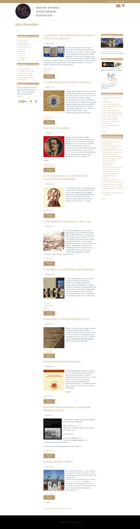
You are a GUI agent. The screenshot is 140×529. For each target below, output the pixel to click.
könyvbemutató (48, 69)
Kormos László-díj (24, 47)
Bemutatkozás (23, 41)
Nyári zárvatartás (108, 123)
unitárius (46, 119)
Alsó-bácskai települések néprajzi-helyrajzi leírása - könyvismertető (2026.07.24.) (111, 119)
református (46, 73)
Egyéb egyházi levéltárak (26, 77)
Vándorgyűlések (24, 45)
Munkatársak (23, 80)
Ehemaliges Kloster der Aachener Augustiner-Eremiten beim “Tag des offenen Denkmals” (113, 152)
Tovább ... (104, 132)
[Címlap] (37, 11)
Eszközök (22, 51)
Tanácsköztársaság (49, 166)
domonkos (46, 310)
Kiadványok (22, 49)
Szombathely (47, 260)
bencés (45, 452)
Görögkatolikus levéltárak (26, 71)
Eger (44, 398)
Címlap (18, 30)
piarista (45, 308)
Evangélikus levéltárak (25, 75)
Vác (44, 212)
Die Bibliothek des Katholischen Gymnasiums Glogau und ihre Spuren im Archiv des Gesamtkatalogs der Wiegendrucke (112, 161)
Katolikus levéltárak (25, 69)
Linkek (21, 56)
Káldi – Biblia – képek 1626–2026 (113, 115)
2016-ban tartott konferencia (74, 481)
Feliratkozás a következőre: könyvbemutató (56, 509)
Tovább (50, 77)
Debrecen (46, 71)
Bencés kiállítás (107, 102)
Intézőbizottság (23, 43)
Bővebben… (20, 96)
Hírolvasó (22, 60)
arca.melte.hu (105, 68)
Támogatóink (23, 58)
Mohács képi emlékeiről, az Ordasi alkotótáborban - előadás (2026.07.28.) (113, 106)
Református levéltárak (25, 73)
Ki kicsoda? (22, 54)
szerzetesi (46, 303)
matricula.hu (104, 84)
